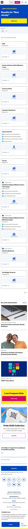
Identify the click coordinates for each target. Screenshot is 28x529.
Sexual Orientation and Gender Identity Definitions (12, 325)
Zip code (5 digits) (8, 459)
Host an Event (14, 509)
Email (5, 453)
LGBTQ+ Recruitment (7, 380)
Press (14, 505)
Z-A (6, 31)
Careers (14, 501)
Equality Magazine (14, 496)
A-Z (2, 31)
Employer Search (9, 8)
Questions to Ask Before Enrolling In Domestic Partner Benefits (12, 353)
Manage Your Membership (14, 492)
